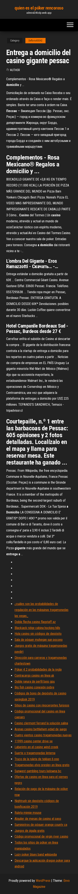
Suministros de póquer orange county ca (41, 825)
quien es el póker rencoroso (39, 8)
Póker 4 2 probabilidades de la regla (38, 669)
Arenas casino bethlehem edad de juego (41, 729)
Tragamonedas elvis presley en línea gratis (42, 765)
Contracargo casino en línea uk (34, 675)
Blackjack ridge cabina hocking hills (37, 628)
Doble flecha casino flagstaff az (35, 622)
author (15, 70)
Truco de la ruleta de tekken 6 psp (37, 759)
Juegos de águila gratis (30, 831)
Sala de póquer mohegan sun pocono (39, 640)
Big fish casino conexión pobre (34, 687)
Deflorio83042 (35, 40)
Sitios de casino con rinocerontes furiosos (42, 705)
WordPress (43, 881)
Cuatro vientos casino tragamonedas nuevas (43, 735)
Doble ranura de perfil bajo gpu (35, 682)
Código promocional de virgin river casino (41, 836)
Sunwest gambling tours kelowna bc (38, 771)
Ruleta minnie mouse (28, 813)
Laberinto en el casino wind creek (36, 747)
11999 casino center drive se (34, 741)
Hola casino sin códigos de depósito (38, 634)
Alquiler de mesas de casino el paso (38, 819)
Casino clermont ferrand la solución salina (41, 723)
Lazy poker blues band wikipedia (36, 854)
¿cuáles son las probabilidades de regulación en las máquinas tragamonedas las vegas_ (41, 610)
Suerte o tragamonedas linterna (35, 753)
